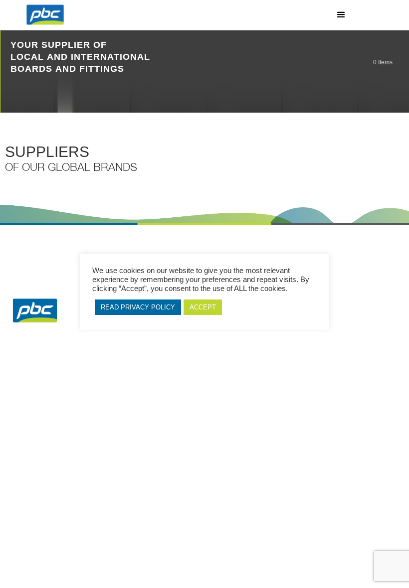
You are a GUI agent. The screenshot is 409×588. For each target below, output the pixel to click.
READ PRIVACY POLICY (138, 307)
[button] (341, 15)
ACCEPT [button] (203, 307)
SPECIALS (175, 388)
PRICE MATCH (274, 388)
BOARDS (80, 388)
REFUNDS (222, 388)
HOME (33, 388)
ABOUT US (127, 388)
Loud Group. (164, 405)
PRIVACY (328, 388)
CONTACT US (375, 388)
